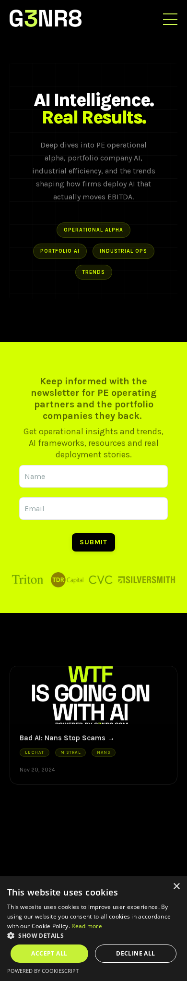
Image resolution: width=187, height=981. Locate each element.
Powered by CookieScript (43, 970)
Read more (86, 926)
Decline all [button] (135, 953)
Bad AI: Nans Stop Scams (62, 738)
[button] (93, 935)
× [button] (176, 886)
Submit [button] (93, 542)
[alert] (93, 928)
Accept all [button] (49, 953)
